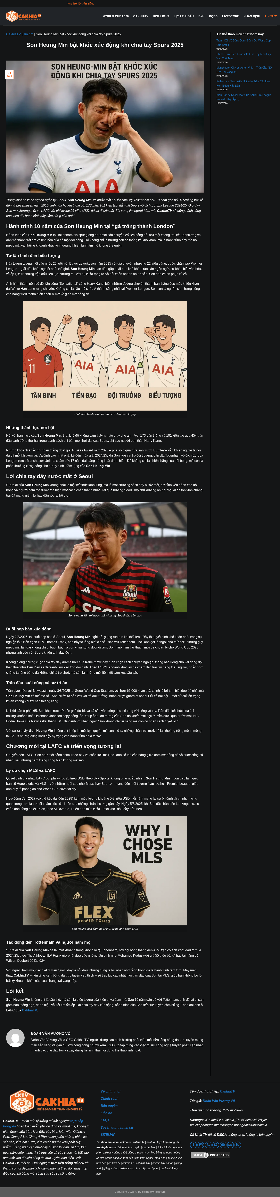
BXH (201, 16)
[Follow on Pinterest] (215, 1145)
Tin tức (271, 16)
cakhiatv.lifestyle (154, 1191)
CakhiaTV (140, 16)
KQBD (213, 16)
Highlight (161, 16)
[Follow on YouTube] (223, 1145)
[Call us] (208, 1145)
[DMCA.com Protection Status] (210, 1155)
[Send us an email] (200, 1145)
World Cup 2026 (116, 16)
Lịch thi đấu (184, 16)
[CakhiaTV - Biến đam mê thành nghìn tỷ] (23, 16)
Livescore (230, 16)
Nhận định (252, 16)
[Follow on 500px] (230, 1145)
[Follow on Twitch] (237, 1145)
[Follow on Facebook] (193, 1145)
